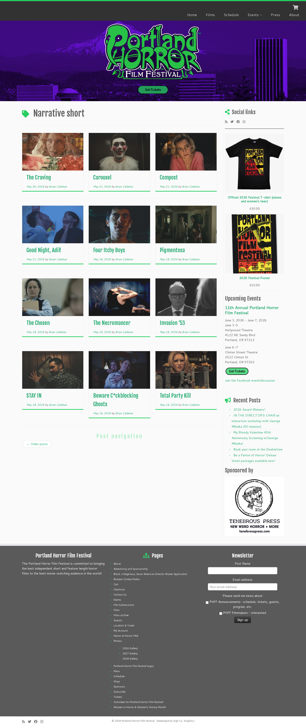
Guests (118, 620)
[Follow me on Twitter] (234, 121)
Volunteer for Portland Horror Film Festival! (139, 702)
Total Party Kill (175, 395)
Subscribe (119, 692)
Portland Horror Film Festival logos (134, 666)
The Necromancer (111, 323)
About (294, 14)
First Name (242, 563)
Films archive (121, 615)
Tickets (118, 697)
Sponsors (119, 686)
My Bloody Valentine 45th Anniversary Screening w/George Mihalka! (255, 438)
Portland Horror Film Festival (138, 721)
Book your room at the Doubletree (257, 449)
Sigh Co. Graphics (183, 721)
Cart (116, 584)
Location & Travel (124, 625)
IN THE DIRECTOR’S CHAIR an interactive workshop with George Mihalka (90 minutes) (256, 421)
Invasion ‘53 (172, 323)
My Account (121, 630)
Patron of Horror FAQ (126, 636)
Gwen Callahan (58, 186)
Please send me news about (243, 596)
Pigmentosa (172, 250)
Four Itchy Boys (109, 250)
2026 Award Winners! (249, 409)
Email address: (243, 579)
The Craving (38, 177)
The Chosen (38, 323)
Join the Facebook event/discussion (250, 380)
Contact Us (120, 594)
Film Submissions (124, 605)
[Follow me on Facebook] (240, 121)
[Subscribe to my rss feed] (228, 121)
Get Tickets (153, 90)
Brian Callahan (124, 186)
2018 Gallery (130, 658)
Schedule (231, 14)
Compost (169, 177)
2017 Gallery (130, 653)
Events (254, 14)
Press (275, 14)
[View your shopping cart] (296, 7)
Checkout (119, 589)
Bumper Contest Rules (127, 579)
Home (192, 14)
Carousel (102, 177)
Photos (118, 641)
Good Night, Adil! (43, 250)
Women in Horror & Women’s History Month (140, 707)
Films (210, 14)
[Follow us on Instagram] (245, 121)
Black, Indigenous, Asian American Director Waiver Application (150, 574)
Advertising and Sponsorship (131, 569)
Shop (117, 681)
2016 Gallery (130, 648)
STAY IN (34, 395)
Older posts (37, 444)
